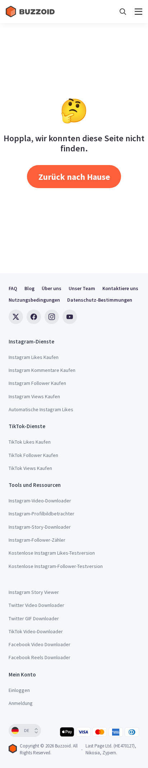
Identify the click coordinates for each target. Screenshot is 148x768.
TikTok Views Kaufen (30, 468)
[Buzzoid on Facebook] (34, 317)
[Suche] (123, 12)
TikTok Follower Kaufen (33, 455)
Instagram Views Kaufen (34, 396)
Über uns (51, 288)
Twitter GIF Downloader (34, 618)
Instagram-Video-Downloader (40, 500)
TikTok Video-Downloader (36, 631)
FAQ (13, 288)
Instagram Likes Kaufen (34, 357)
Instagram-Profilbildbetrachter (41, 513)
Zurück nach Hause (74, 176)
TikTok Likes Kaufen (30, 442)
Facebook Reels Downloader (39, 657)
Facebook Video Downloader (39, 644)
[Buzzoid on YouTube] (70, 317)
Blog (29, 288)
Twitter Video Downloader (36, 605)
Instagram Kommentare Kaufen (42, 370)
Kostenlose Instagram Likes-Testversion (52, 553)
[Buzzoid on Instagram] (52, 317)
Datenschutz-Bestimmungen (99, 300)
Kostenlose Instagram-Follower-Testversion (56, 566)
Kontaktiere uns (120, 288)
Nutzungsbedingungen (34, 300)
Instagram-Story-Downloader (40, 527)
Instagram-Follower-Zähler (37, 540)
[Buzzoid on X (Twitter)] (16, 317)
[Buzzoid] (31, 11)
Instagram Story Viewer (34, 592)
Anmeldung (21, 703)
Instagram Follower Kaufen (37, 383)
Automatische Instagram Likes (41, 409)
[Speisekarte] (138, 11)
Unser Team (82, 288)
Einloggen (19, 690)
